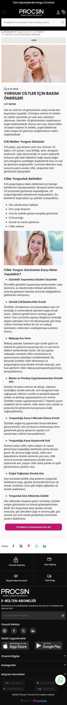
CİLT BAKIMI (38, 32)
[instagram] (4, 631)
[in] (33, 631)
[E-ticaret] (33, 701)
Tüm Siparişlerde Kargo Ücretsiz (33, 2)
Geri (33, 40)
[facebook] (14, 631)
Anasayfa (9, 32)
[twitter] (23, 631)
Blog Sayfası (23, 32)
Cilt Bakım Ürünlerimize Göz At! (33, 527)
